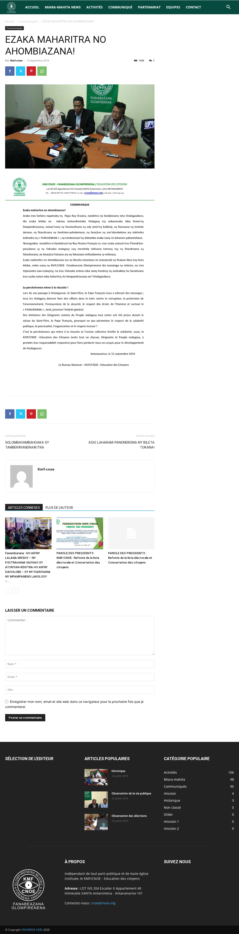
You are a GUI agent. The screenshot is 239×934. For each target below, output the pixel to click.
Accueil (32, 7)
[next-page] (15, 590)
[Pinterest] (31, 71)
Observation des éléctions (129, 816)
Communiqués (28, 21)
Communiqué (120, 7)
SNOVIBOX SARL (31, 930)
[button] (228, 7)
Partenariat (149, 7)
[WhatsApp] (42, 71)
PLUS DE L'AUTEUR (59, 508)
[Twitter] (20, 71)
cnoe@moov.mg (103, 903)
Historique (118, 771)
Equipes (173, 7)
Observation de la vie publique (131, 793)
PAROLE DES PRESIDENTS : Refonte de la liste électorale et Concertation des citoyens (130, 557)
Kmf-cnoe (16, 60)
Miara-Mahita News (63, 7)
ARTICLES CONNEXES (24, 508)
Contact (193, 7)
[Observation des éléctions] (96, 822)
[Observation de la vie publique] (96, 799)
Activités (94, 7)
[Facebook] (9, 71)
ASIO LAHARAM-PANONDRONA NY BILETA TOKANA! (121, 444)
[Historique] (96, 777)
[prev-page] (8, 590)
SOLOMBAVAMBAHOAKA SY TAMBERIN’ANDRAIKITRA (27, 444)
